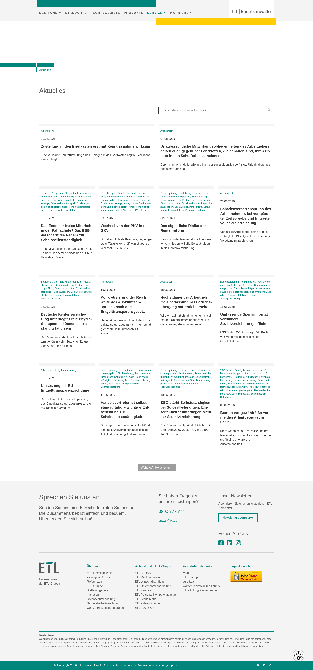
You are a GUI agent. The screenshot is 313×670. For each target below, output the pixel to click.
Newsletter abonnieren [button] (238, 517)
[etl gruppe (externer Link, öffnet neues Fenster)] (229, 543)
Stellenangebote (97, 590)
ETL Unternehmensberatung (153, 585)
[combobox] (216, 110)
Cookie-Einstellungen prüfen (105, 607)
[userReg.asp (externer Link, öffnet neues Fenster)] (246, 576)
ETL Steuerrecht (145, 599)
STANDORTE (76, 12)
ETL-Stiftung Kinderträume (200, 590)
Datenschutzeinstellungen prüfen (158, 665)
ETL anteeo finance (147, 603)
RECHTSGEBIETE (105, 12)
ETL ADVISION (145, 607)
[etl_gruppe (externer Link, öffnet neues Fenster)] (238, 543)
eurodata (188, 581)
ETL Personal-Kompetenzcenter (155, 594)
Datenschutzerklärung (101, 599)
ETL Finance (143, 590)
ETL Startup (190, 577)
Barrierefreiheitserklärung (103, 603)
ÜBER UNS (48, 12)
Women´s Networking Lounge (202, 585)
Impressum (94, 594)
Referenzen (94, 581)
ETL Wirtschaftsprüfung (150, 581)
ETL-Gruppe (95, 585)
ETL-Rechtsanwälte (99, 572)
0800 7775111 (172, 511)
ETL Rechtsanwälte (147, 577)
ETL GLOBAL (143, 572)
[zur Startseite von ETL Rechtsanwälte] (251, 11)
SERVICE (155, 12)
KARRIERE (179, 12)
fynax (186, 572)
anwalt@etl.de (168, 520)
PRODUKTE (133, 12)
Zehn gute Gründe (98, 577)
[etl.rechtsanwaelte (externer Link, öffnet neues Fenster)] (221, 543)
